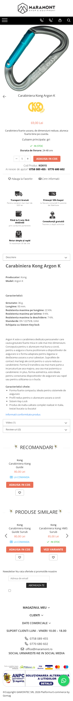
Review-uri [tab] (13, 429)
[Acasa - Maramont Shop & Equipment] (36, 8)
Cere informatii (50, 178)
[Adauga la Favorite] (19, 493)
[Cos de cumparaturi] (60, 20)
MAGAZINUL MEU (35, 607)
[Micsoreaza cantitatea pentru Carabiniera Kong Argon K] (16, 159)
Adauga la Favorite (22, 178)
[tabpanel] (36, 58)
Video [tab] (11, 422)
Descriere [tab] (11, 257)
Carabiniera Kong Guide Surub (20, 530)
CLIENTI (35, 615)
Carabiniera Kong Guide (20, 465)
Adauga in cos (46, 158)
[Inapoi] (3, 96)
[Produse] (5, 21)
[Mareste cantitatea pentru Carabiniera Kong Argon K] (28, 159)
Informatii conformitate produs (23, 414)
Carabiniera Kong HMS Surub (53, 530)
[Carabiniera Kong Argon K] (36, 58)
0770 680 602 (38, 644)
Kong (20, 460)
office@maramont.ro (38, 649)
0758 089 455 (38, 638)
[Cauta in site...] (69, 20)
